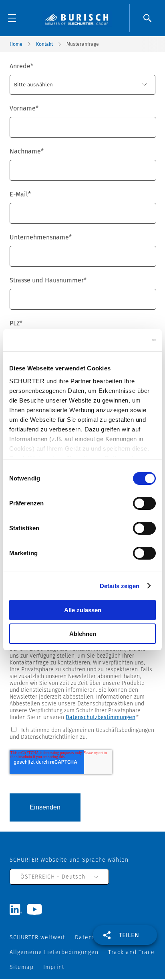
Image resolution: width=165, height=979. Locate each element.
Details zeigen (119, 585)
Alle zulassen (82, 610)
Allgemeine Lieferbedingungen (54, 952)
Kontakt (44, 44)
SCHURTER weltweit (37, 937)
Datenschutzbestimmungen (100, 717)
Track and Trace (131, 952)
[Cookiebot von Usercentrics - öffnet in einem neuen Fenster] (121, 340)
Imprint (53, 967)
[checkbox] (82, 733)
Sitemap (22, 967)
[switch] (144, 503)
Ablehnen (82, 633)
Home (16, 44)
